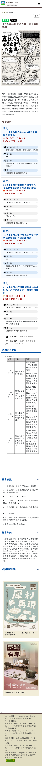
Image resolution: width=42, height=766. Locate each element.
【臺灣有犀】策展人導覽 (15, 692)
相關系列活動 (9, 569)
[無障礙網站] (10, 762)
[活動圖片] (21, 58)
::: (2, 12)
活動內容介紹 (9, 350)
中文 (36, 16)
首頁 (5, 12)
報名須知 (7, 532)
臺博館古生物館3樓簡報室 (17, 173)
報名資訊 (7, 479)
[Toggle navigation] (39, 4)
